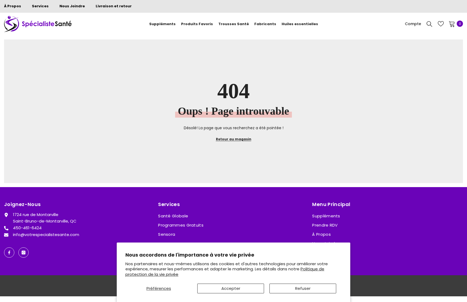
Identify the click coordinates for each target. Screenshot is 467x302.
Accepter (230, 288)
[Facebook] (9, 252)
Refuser (303, 288)
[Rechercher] (429, 24)
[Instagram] (23, 252)
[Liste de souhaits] (441, 24)
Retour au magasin (233, 139)
